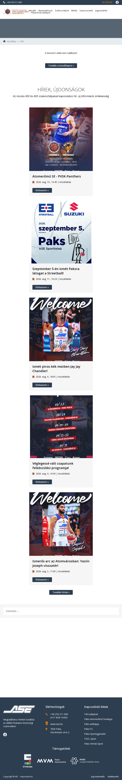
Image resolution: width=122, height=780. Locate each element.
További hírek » (61, 592)
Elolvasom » (42, 190)
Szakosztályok (62, 10)
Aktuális (32, 10)
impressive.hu (26, 776)
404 (22, 41)
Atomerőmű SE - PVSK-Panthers (56, 176)
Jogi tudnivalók (98, 776)
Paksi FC (88, 728)
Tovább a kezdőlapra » (61, 65)
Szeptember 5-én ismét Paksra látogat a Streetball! (55, 271)
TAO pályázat (91, 714)
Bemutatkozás (46, 10)
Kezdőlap (107, 2)
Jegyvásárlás (101, 10)
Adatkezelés (113, 776)
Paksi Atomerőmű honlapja (98, 719)
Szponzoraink (86, 10)
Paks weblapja (91, 724)
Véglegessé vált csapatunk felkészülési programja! (52, 465)
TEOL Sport (90, 738)
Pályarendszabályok (40, 12)
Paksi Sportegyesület (95, 733)
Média (74, 10)
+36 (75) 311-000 (14, 2)
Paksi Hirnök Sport (93, 743)
